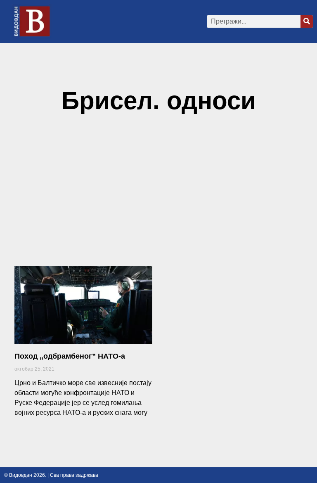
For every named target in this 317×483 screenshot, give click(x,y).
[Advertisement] (158, 194)
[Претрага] (306, 21)
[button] (133, 21)
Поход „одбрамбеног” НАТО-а (69, 356)
